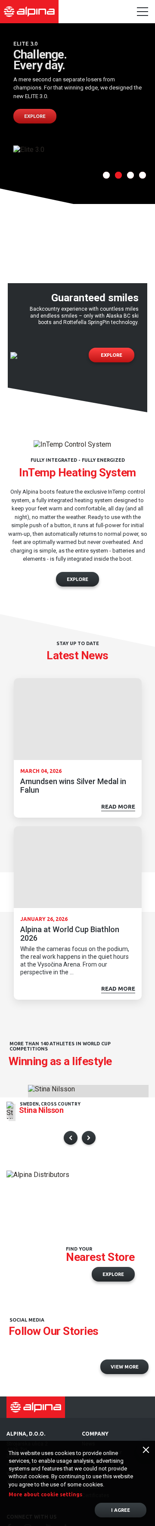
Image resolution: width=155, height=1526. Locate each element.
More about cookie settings (45, 1494)
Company (95, 1433)
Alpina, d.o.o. (25, 1433)
